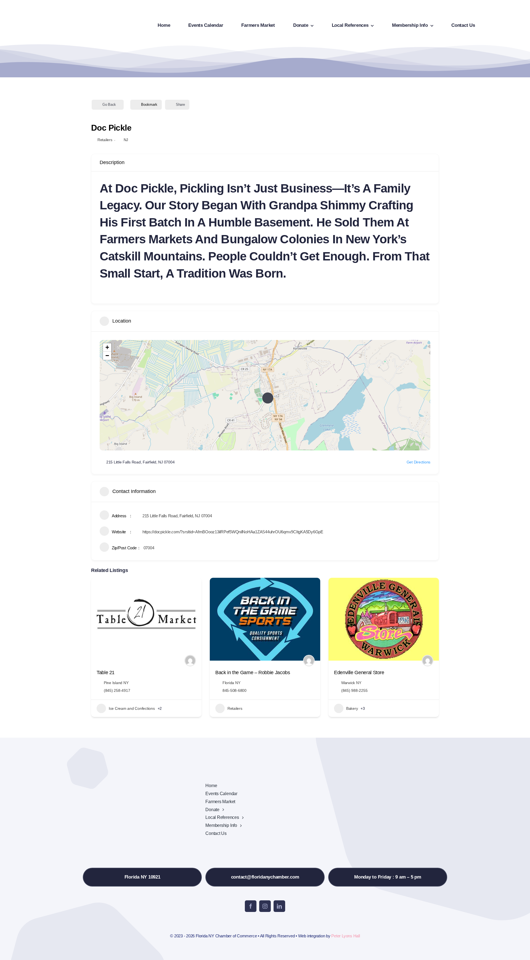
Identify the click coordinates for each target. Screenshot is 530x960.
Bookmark (149, 104)
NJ (126, 140)
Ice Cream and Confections (132, 708)
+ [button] (107, 347)
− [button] (107, 355)
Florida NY (231, 683)
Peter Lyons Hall (345, 935)
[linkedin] (279, 906)
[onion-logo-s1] (38, 7)
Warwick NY (351, 683)
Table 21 (106, 672)
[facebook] (250, 906)
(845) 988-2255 (354, 690)
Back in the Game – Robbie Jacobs (252, 672)
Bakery (352, 708)
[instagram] (265, 906)
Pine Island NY (116, 683)
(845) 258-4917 (117, 690)
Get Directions (418, 462)
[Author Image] (190, 660)
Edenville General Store (359, 672)
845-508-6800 (234, 690)
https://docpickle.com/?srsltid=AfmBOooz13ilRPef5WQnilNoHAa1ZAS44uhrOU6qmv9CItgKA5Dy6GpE (232, 531)
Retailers (104, 140)
